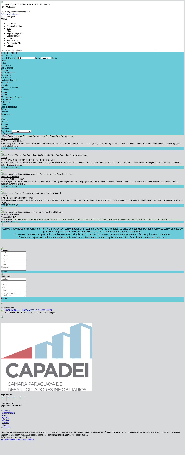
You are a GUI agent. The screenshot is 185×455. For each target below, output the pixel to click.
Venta (9, 28)
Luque (4, 94)
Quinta (4, 119)
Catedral (4, 70)
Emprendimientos (14, 26)
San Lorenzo (6, 99)
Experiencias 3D (14, 43)
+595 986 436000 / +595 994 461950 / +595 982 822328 (27, 310)
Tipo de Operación (9, 58)
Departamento (7, 114)
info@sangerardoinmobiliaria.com (15, 12)
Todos (3, 60)
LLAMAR (11, 23)
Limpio (4, 92)
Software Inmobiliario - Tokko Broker (17, 439)
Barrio (54, 58)
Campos (5, 425)
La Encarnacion (8, 73)
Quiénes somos (13, 36)
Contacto (10, 38)
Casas (4, 415)
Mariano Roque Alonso (11, 97)
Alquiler (10, 31)
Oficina (4, 121)
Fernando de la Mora (10, 87)
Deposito (5, 129)
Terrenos (6, 410)
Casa (3, 116)
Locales (4, 124)
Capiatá (4, 85)
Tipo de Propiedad (9, 107)
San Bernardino (7, 68)
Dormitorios (6, 131)
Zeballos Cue (6, 82)
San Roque (6, 77)
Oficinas (5, 420)
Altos (3, 63)
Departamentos (8, 413)
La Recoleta (6, 75)
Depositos (6, 427)
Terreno (4, 111)
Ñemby (4, 104)
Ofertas (10, 45)
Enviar (4, 272)
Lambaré (5, 90)
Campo (4, 126)
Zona (38, 58)
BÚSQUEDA (7, 134)
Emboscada (6, 65)
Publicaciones (12, 41)
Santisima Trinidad (9, 80)
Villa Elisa (5, 102)
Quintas (5, 418)
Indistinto (5, 109)
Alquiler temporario (15, 33)
